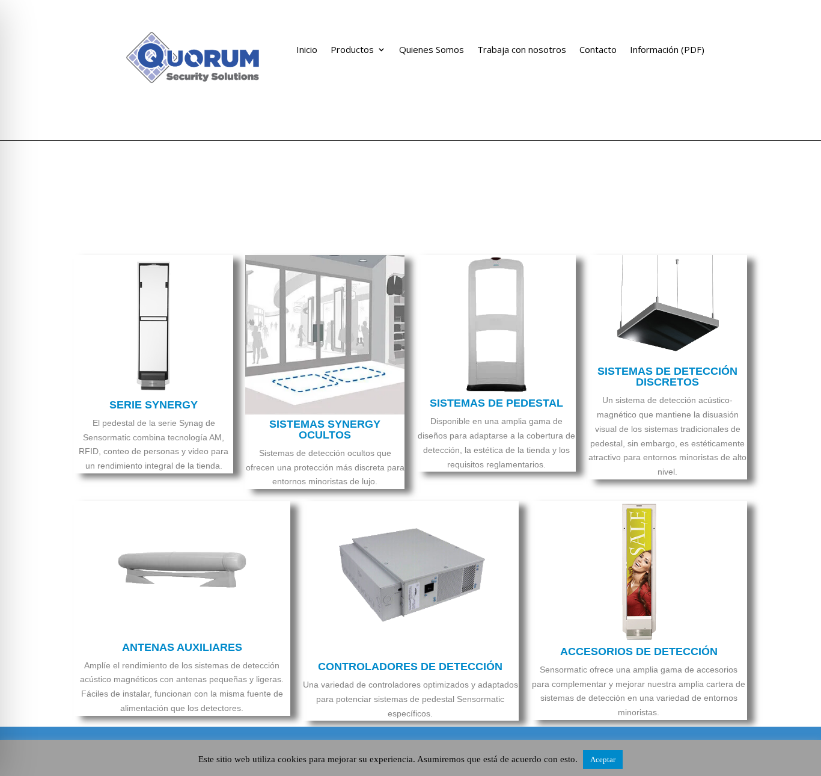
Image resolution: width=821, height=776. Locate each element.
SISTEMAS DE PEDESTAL (496, 403)
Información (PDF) (667, 50)
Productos (352, 50)
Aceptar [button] (602, 759)
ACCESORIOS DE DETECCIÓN (639, 651)
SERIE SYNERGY (153, 405)
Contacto (598, 50)
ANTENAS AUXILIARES (182, 647)
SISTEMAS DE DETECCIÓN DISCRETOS (667, 376)
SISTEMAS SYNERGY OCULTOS (324, 429)
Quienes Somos (431, 50)
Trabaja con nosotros (521, 50)
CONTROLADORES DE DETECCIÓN (410, 667)
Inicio (306, 50)
